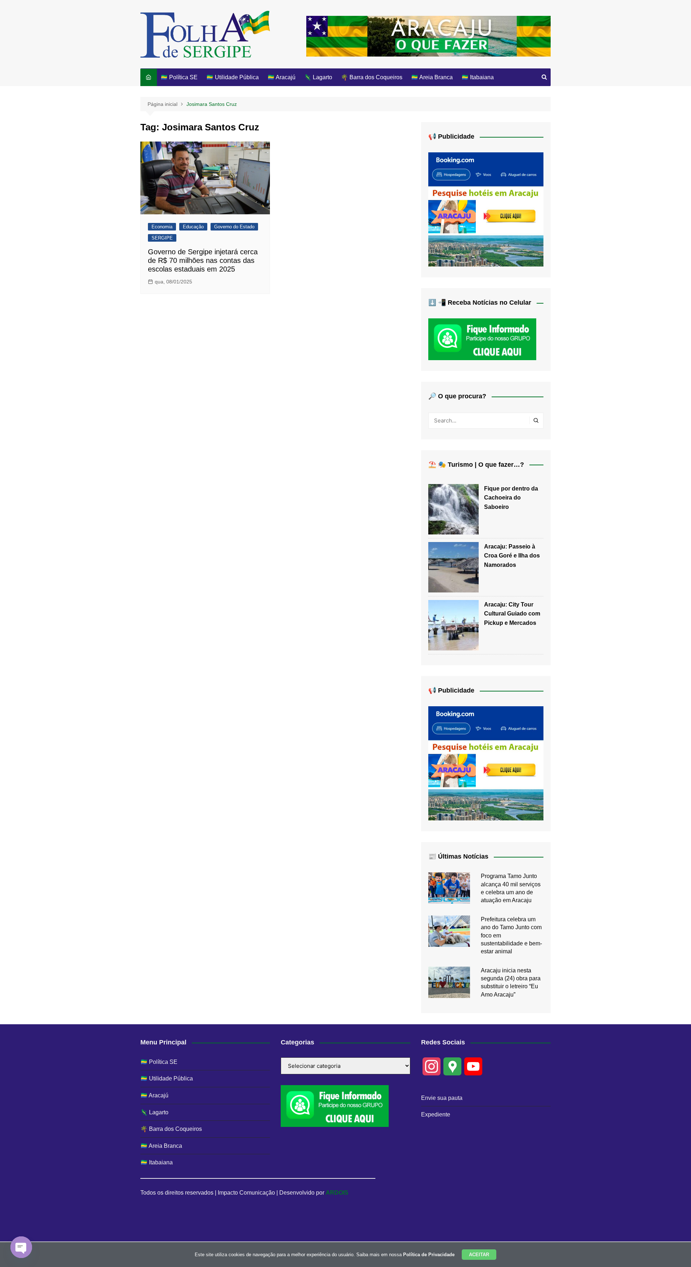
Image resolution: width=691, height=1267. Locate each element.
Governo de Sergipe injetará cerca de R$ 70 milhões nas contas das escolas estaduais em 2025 (203, 260)
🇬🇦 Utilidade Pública (232, 77)
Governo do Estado (234, 226)
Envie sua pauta (441, 1098)
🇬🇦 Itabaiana (477, 77)
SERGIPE (162, 238)
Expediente (435, 1114)
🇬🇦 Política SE (179, 77)
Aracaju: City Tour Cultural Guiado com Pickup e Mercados (512, 613)
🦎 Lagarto (318, 77)
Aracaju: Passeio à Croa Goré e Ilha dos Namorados (512, 555)
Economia (162, 226)
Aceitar (479, 1254)
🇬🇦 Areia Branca (432, 77)
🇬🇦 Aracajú (281, 77)
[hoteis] (485, 209)
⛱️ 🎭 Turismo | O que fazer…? (476, 464)
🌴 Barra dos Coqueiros (371, 77)
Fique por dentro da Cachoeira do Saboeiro (511, 497)
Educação (193, 226)
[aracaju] (428, 35)
